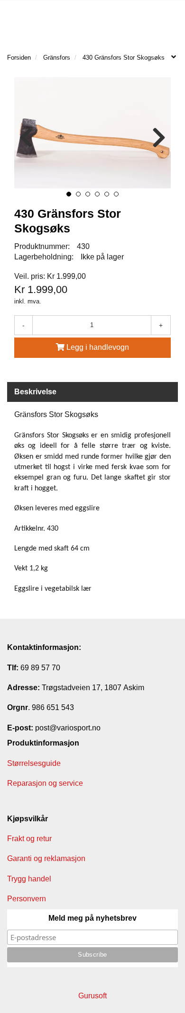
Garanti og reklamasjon (46, 858)
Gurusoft (92, 996)
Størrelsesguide (34, 763)
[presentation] (26, 138)
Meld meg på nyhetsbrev (92, 918)
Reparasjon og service (45, 783)
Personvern (26, 899)
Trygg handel (29, 879)
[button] (68, 194)
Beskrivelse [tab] (35, 392)
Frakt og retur (29, 839)
